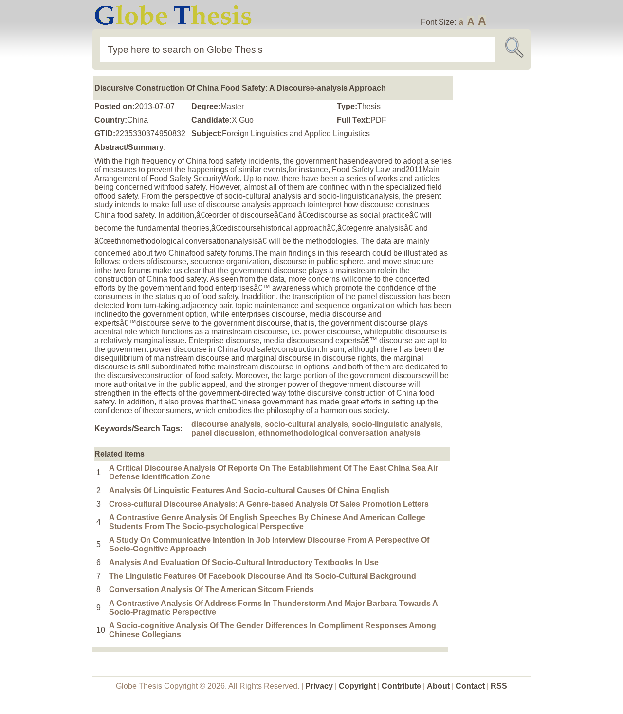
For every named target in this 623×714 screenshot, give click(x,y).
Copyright (357, 686)
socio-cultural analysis (306, 424)
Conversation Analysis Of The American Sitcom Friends (211, 590)
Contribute (401, 686)
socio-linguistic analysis (396, 424)
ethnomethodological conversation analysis (339, 433)
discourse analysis (226, 424)
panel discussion (223, 433)
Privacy (319, 686)
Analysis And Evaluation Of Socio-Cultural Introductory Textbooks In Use (244, 562)
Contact (471, 686)
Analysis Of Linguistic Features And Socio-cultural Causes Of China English (249, 490)
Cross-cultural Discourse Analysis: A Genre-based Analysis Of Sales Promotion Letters (269, 504)
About (438, 686)
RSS (499, 686)
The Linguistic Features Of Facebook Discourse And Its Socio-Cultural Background (262, 576)
